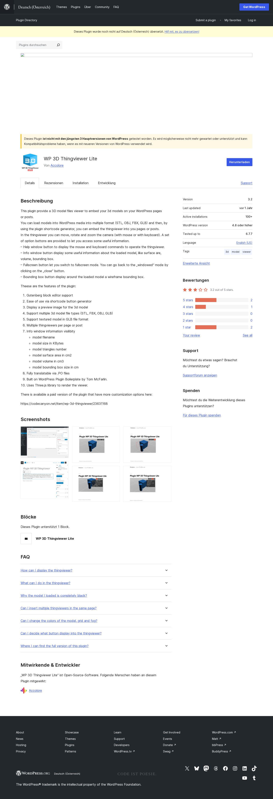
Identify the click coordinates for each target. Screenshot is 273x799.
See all (247, 335)
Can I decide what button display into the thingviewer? (61, 633)
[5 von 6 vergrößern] (166, 432)
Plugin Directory (26, 20)
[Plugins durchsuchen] (58, 45)
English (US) (244, 242)
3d (227, 251)
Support (246, 183)
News (19, 738)
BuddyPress (221, 751)
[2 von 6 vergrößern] (63, 467)
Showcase (72, 732)
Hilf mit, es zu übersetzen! (182, 31)
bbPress (219, 745)
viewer (247, 251)
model (235, 251)
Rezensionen (53, 183)
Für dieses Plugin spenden (202, 415)
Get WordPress (254, 7)
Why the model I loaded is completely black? (54, 596)
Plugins (69, 745)
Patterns (70, 751)
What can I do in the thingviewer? (45, 583)
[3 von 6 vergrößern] (115, 432)
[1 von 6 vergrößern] (63, 432)
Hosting (21, 745)
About (20, 732)
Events (167, 738)
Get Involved (171, 732)
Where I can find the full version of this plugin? (55, 646)
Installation (81, 183)
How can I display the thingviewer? (46, 570)
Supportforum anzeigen (200, 375)
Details (30, 183)
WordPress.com (224, 732)
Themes (70, 738)
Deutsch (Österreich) (67, 773)
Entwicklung (107, 183)
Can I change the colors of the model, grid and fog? (59, 621)
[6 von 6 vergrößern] (166, 471)
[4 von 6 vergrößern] (115, 471)
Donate (169, 745)
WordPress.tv (124, 751)
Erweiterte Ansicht (196, 263)
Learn (117, 732)
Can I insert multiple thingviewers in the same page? (59, 608)
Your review (191, 335)
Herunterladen (239, 162)
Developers (122, 745)
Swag (168, 751)
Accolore (57, 165)
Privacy (21, 751)
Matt (216, 738)
